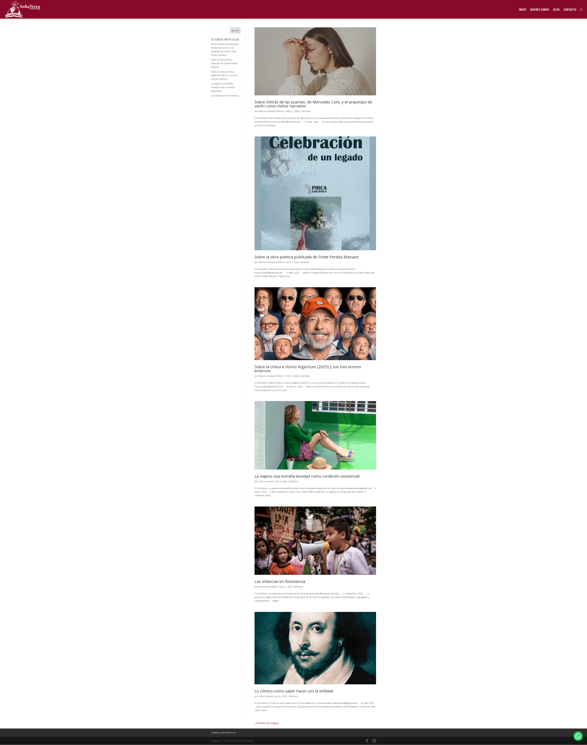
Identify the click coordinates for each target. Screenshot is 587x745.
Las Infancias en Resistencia (280, 581)
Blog (556, 9)
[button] (578, 736)
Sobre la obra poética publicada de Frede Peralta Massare (307, 257)
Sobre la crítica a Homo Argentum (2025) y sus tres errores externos (308, 368)
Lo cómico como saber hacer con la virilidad (294, 691)
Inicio (522, 9)
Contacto (570, 9)
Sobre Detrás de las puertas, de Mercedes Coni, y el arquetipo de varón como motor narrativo (313, 104)
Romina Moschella (267, 586)
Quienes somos (539, 9)
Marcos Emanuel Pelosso (271, 111)
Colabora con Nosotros (223, 732)
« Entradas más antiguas (267, 723)
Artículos (306, 111)
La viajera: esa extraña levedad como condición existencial (307, 476)
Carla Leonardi (265, 481)
